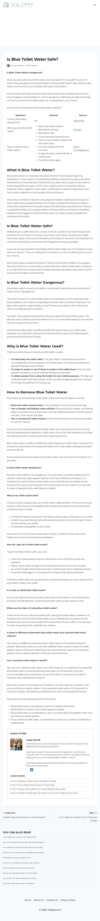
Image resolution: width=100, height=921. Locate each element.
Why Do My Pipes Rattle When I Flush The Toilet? (20, 873)
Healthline (78, 121)
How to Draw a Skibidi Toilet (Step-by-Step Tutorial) (21, 863)
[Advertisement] (50, 28)
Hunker (77, 129)
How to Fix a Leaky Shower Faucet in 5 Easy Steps (33, 785)
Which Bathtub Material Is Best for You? (17, 858)
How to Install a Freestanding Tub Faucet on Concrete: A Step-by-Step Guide (45, 793)
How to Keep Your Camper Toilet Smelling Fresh (19, 837)
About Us (39, 900)
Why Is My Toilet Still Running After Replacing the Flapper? (24, 842)
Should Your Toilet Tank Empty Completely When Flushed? (23, 852)
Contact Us (52, 900)
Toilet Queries (31, 65)
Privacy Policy (68, 900)
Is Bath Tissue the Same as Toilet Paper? (24, 815)
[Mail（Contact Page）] (32, 770)
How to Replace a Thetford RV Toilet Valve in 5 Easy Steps (23, 847)
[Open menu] (95, 5)
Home (27, 900)
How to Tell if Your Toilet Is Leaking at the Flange (19, 878)
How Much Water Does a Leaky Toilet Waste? (18, 883)
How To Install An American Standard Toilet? (18, 868)
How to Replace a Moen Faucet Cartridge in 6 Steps (34, 781)
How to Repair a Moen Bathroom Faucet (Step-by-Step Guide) (38, 789)
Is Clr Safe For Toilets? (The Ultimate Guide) (78, 817)
